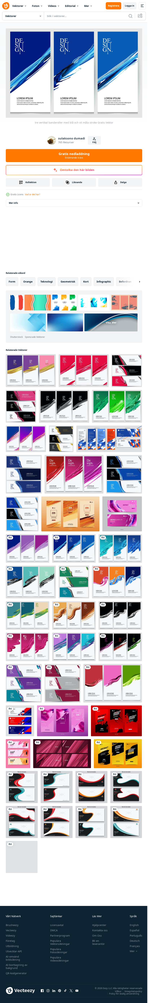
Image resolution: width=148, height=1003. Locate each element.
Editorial (70, 6)
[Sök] (130, 16)
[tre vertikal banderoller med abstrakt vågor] (74, 613)
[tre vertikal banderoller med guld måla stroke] (31, 368)
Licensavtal (56, 923)
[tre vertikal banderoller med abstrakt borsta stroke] (31, 580)
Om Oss (95, 934)
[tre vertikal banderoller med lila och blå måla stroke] (27, 546)
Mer (86, 6)
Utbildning (12, 944)
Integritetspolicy (131, 989)
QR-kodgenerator (16, 971)
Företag (10, 939)
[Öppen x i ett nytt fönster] (71, 988)
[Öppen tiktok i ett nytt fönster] (65, 988)
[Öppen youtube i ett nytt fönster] (76, 988)
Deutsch (132, 939)
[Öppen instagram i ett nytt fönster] (48, 988)
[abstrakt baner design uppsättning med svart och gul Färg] (118, 751)
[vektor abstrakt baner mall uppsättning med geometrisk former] (20, 719)
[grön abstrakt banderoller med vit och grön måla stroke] (117, 404)
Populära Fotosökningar (57, 949)
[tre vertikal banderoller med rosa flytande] (27, 645)
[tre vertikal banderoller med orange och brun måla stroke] (70, 512)
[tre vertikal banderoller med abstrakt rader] (74, 645)
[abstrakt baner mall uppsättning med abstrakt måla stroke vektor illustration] (122, 512)
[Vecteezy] (5, 5)
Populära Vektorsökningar (59, 940)
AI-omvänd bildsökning (13, 956)
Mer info (13, 201)
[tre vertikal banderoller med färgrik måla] (117, 580)
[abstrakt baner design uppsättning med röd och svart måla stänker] (116, 719)
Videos (52, 6)
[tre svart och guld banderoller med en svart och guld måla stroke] (61, 437)
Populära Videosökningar (58, 957)
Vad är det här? (32, 194)
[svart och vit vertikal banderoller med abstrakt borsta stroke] (64, 404)
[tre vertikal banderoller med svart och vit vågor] (120, 613)
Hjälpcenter (98, 923)
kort (86, 279)
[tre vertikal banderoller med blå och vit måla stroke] (74, 546)
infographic (104, 279)
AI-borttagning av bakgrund (16, 965)
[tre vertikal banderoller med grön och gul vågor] (27, 613)
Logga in (129, 5)
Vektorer (17, 6)
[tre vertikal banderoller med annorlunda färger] (112, 681)
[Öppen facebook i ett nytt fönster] (42, 988)
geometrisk (68, 279)
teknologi (46, 279)
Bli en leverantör (97, 940)
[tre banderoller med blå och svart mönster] (124, 472)
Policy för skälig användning (121, 991)
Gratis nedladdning (74, 155)
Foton (35, 6)
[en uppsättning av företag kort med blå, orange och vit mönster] (109, 437)
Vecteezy (11, 928)
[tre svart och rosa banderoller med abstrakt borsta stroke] (21, 404)
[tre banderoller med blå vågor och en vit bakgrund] (24, 472)
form (12, 279)
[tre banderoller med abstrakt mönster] (24, 681)
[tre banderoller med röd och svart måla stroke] (127, 368)
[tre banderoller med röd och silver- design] (62, 681)
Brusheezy (12, 923)
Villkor (115, 989)
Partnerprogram (59, 934)
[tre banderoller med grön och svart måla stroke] (74, 580)
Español (132, 928)
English (131, 923)
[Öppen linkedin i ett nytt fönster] (53, 988)
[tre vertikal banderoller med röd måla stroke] (84, 368)
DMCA (53, 928)
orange (27, 279)
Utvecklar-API (14, 949)
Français (132, 944)
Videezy (10, 934)
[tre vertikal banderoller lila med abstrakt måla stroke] (62, 719)
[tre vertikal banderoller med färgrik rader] (26, 437)
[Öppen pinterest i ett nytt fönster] (59, 988)
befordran (125, 279)
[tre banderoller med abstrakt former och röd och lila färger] (74, 472)
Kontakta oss (98, 928)
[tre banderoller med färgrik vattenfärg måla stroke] (18, 751)
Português (133, 934)
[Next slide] (134, 279)
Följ (94, 142)
